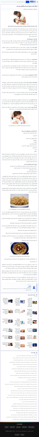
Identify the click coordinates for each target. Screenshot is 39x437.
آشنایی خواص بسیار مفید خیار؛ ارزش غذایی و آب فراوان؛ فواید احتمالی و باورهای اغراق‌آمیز (24, 406)
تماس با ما (17, 434)
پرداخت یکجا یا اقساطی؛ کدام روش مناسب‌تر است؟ (29, 401)
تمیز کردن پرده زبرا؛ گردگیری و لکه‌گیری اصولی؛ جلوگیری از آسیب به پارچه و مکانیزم (25, 408)
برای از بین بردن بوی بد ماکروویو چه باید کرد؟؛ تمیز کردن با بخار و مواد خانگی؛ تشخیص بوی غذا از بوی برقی (21, 384)
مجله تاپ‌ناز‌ (33, 2)
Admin (29, 286)
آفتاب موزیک (12, 427)
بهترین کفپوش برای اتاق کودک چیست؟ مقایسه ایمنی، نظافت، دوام (27, 366)
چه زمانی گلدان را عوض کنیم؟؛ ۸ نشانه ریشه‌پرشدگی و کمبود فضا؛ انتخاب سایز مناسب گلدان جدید (22, 395)
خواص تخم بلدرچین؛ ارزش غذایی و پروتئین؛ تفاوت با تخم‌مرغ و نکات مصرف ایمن (25, 403)
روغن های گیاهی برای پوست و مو (32, 379)
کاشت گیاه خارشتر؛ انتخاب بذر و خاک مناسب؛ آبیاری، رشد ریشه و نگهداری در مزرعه (25, 357)
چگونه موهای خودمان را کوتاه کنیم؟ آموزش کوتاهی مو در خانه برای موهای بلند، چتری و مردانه (23, 382)
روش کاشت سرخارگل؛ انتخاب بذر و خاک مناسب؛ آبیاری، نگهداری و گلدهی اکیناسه (25, 360)
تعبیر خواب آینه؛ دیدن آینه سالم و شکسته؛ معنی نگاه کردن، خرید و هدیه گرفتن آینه (25, 419)
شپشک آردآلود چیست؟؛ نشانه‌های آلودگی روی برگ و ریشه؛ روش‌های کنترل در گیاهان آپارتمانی (23, 362)
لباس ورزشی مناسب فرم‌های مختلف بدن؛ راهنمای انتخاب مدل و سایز (27, 355)
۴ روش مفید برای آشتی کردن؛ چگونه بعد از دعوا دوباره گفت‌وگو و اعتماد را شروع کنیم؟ (24, 368)
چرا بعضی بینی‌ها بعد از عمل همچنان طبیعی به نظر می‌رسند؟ (28, 399)
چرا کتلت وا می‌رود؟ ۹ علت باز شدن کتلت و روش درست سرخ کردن (27, 388)
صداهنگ (6, 427)
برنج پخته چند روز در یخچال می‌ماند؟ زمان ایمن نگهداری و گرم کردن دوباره (26, 386)
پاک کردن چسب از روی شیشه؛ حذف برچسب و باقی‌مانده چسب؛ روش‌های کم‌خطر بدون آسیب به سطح (22, 397)
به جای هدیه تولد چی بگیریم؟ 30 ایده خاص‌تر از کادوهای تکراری (27, 377)
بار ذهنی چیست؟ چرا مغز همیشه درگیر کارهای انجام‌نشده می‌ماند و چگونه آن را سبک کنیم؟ (23, 375)
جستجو (28, 1)
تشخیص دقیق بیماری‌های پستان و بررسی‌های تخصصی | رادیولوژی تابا (26, 412)
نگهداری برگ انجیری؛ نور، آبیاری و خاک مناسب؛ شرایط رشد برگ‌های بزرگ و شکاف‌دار (25, 364)
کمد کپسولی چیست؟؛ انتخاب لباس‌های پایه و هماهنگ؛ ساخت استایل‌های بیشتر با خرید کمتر (23, 410)
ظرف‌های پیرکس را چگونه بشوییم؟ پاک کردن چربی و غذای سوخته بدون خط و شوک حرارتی (24, 390)
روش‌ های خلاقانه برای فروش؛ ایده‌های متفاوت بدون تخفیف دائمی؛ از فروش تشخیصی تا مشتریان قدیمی (21, 417)
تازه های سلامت (30, 9)
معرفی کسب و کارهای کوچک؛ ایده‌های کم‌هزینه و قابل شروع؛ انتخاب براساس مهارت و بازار (24, 414)
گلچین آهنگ (24, 427)
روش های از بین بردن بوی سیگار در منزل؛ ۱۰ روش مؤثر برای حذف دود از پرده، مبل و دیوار (24, 392)
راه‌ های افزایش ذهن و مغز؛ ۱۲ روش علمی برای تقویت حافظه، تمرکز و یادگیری (25, 371)
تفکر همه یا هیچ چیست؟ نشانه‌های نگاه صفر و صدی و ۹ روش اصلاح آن (26, 373)
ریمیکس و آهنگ (31, 427)
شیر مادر (29, 44)
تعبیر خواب (18, 427)
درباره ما (22, 434)
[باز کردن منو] (37, 2)
